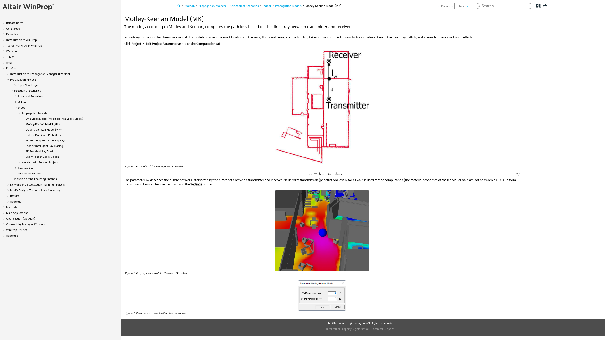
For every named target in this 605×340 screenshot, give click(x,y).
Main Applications (17, 213)
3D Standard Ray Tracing (41, 151)
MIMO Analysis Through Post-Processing (35, 190)
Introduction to (21, 40)
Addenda (15, 201)
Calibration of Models (27, 173)
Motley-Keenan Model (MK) (43, 124)
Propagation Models (34, 113)
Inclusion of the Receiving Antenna (35, 179)
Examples (12, 34)
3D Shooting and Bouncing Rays (45, 140)
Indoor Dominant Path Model (44, 135)
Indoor (22, 107)
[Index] (536, 9)
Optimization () (20, 218)
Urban (22, 102)
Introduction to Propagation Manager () (40, 74)
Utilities (16, 230)
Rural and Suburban (30, 96)
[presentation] (324, 174)
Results (14, 196)
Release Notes (14, 23)
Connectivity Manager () (25, 224)
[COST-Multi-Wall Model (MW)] (465, 6)
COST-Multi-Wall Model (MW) (44, 129)
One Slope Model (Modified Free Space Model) (54, 118)
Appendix (12, 235)
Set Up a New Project (27, 85)
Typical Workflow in (24, 45)
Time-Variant (26, 168)
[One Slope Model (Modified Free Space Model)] (445, 6)
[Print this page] (545, 8)
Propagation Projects (23, 79)
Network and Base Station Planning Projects (37, 184)
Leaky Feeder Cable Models (42, 156)
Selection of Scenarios (27, 90)
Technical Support (383, 329)
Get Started (13, 28)
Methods (11, 207)
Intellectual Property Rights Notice (347, 329)
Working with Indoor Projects (40, 162)
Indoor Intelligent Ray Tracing (44, 146)
